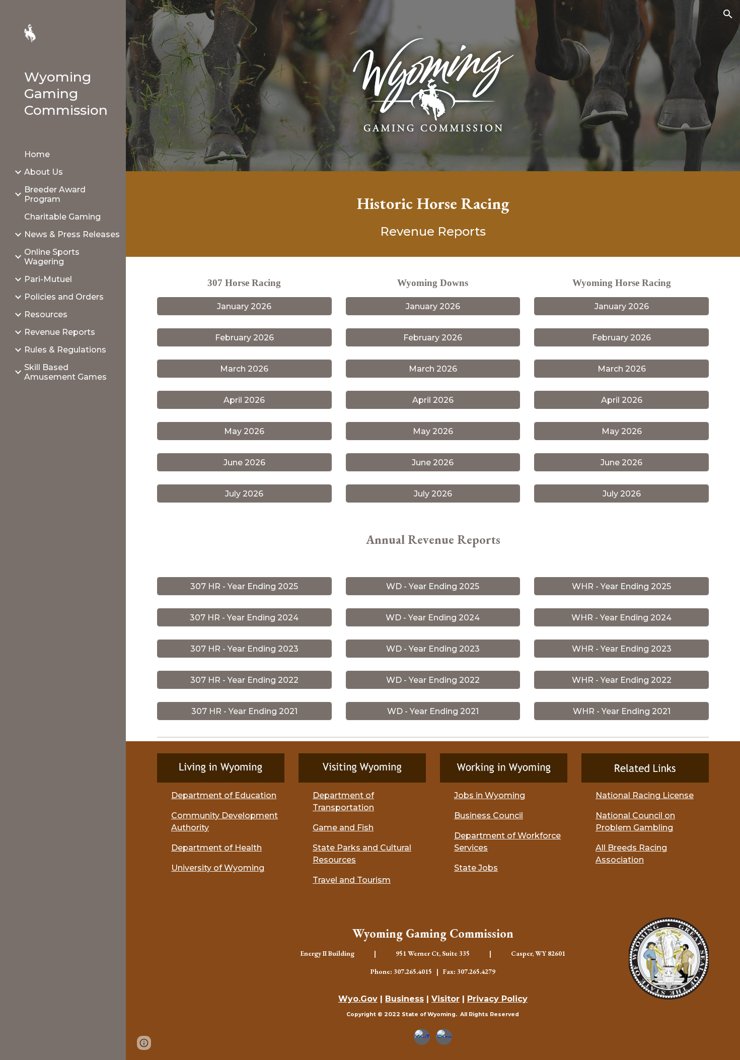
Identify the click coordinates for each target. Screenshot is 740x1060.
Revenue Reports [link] (59, 332)
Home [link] (37, 154)
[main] (433, 214)
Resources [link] (45, 314)
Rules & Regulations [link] (65, 350)
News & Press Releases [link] (72, 234)
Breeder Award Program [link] (55, 194)
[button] (728, 14)
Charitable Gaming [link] (62, 217)
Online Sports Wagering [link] (52, 256)
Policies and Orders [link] (64, 297)
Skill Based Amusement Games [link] (65, 372)
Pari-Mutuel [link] (48, 279)
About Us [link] (43, 172)
